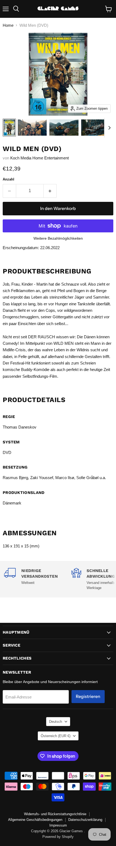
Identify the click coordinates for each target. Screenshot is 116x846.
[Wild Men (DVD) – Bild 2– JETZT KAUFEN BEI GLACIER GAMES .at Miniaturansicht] (32, 127)
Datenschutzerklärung (85, 820)
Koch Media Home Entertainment (39, 158)
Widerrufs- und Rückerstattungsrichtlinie (55, 814)
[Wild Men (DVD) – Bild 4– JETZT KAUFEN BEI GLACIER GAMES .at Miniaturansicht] (96, 127)
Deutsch (55, 722)
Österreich (55, 736)
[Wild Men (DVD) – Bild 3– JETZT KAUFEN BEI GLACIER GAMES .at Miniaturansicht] (64, 127)
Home (8, 25)
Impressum (58, 825)
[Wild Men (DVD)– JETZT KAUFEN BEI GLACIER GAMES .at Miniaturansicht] (9, 127)
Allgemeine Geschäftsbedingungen (35, 820)
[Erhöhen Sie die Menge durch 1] (50, 191)
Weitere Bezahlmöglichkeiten (58, 238)
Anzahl (8, 179)
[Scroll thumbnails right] (108, 128)
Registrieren (88, 696)
